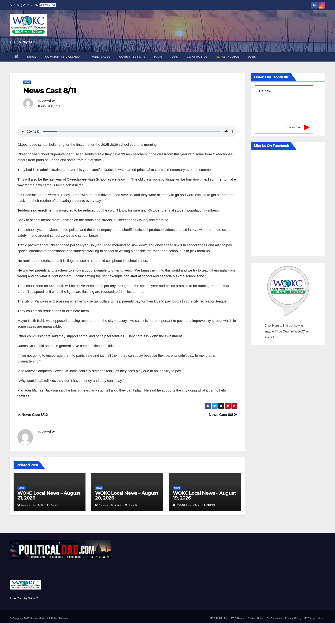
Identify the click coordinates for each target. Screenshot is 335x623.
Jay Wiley (48, 100)
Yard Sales (101, 56)
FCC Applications (314, 618)
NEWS (31, 56)
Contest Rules (256, 618)
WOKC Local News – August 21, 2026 (48, 495)
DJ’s (174, 56)
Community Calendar (64, 56)
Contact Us (197, 56)
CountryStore (132, 56)
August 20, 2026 (110, 505)
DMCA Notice (274, 618)
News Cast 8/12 (34, 415)
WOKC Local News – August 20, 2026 (126, 495)
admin (55, 505)
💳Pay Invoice (227, 56)
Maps (158, 56)
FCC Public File (219, 618)
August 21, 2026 (32, 505)
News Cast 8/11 (49, 90)
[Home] (16, 57)
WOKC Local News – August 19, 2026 (204, 495)
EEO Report (238, 618)
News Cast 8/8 (221, 415)
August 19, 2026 (188, 505)
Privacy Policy (293, 618)
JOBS (252, 56)
